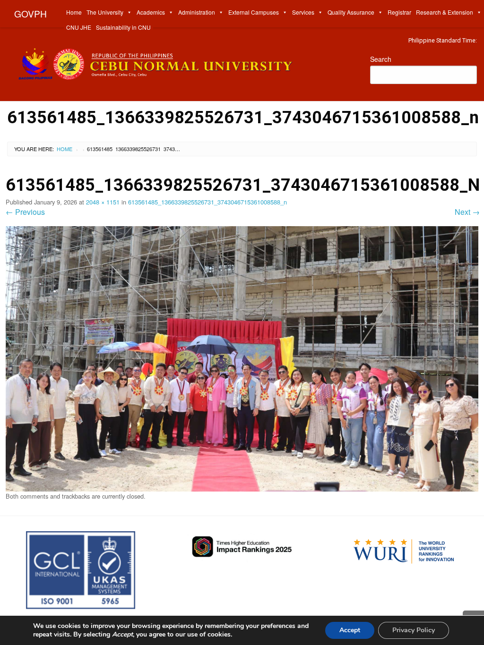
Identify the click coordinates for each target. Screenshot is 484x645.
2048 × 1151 (103, 201)
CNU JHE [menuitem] (78, 27)
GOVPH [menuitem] (30, 13)
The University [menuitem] (104, 12)
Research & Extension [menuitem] (444, 12)
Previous (25, 211)
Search (380, 59)
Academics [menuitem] (151, 12)
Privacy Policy (413, 630)
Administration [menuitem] (196, 12)
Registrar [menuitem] (399, 12)
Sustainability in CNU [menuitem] (123, 27)
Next (467, 211)
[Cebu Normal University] (181, 62)
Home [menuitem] (74, 12)
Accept (349, 630)
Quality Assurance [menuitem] (351, 12)
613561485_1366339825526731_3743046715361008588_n (207, 201)
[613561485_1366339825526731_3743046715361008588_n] (242, 357)
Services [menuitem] (303, 12)
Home (64, 149)
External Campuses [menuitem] (253, 12)
